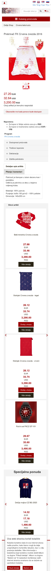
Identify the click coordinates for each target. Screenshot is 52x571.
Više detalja (26, 264)
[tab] (26, 142)
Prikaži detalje (13, 568)
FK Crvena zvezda (12, 136)
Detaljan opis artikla (14, 166)
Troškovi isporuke (16, 148)
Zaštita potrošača (16, 159)
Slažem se (28, 568)
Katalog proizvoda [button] (28, 18)
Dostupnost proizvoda (18, 142)
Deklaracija (13, 153)
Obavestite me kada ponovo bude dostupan (24, 111)
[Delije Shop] (10, 11)
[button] (4, 333)
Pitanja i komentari (14, 171)
